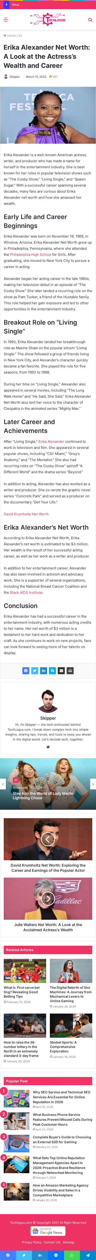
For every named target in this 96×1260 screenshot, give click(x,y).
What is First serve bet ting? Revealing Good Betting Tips (22, 991)
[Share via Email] (61, 670)
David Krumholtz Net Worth (26, 514)
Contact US (52, 1242)
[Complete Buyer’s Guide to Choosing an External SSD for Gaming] (16, 1143)
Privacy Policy (31, 1242)
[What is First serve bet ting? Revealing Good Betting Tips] (25, 971)
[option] (48, 784)
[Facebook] (25, 670)
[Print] (70, 670)
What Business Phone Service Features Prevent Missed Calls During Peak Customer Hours (62, 1119)
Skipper (15, 76)
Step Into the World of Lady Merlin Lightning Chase (43, 795)
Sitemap (68, 1242)
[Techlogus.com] (48, 19)
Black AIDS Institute (25, 592)
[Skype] (52, 670)
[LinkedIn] (43, 670)
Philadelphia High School (30, 254)
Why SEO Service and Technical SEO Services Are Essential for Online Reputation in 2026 (61, 1097)
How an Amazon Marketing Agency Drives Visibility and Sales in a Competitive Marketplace (61, 1190)
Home (11, 35)
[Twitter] (34, 670)
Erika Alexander (51, 441)
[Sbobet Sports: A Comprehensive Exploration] (71, 1026)
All (20, 35)
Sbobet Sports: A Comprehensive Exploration (63, 1046)
